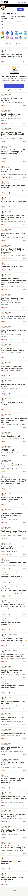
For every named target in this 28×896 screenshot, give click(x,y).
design (23, 286)
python (14, 565)
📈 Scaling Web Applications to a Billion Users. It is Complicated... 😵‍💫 (14, 639)
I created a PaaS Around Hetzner (13, 733)
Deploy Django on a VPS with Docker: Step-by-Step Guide (11, 55)
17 (12, 554)
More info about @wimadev (14, 43)
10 (11, 339)
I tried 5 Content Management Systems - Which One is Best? (12, 367)
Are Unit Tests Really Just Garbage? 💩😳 (10, 623)
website (3, 336)
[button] (2, 33)
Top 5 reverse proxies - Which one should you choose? (13, 532)
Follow (20, 9)
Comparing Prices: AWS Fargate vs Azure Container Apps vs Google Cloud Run (14, 420)
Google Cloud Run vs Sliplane (11, 436)
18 (11, 123)
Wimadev (15, 572)
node (8, 579)
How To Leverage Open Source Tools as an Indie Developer (12, 299)
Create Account (14, 86)
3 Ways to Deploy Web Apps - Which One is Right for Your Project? (12, 515)
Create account (21, 2)
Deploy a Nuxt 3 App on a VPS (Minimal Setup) (12, 878)
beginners (4, 391)
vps (2, 881)
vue (23, 255)
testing (9, 627)
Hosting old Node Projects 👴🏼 (11, 577)
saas (21, 705)
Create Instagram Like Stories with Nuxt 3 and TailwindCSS (13, 686)
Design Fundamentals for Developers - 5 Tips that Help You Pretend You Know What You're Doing (13, 281)
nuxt (2, 593)
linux (14, 535)
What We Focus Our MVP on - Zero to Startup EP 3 (13, 831)
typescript (4, 608)
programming (21, 58)
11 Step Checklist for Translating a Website (13, 331)
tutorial (15, 690)
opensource (17, 156)
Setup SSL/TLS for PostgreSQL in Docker (13, 234)
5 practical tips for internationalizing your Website (12, 349)
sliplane (14, 138)
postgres (9, 237)
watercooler (4, 156)
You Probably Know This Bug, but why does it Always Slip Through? (13, 605)
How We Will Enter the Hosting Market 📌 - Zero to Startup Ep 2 (13, 847)
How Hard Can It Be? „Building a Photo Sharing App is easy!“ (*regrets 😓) (12, 251)
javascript (23, 174)
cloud (22, 102)
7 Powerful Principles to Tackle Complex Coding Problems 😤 (12, 655)
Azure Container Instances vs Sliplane (12, 403)
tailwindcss (8, 690)
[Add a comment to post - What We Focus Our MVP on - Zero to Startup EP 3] (10, 837)
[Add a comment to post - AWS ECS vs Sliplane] (10, 455)
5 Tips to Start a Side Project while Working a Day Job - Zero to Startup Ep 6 (13, 780)
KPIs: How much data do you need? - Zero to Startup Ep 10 (12, 671)
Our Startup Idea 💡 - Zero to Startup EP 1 (11, 862)
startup (17, 674)
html (2, 767)
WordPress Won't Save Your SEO (13, 316)
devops (14, 58)
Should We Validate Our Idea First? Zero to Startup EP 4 (14, 815)
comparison (4, 372)
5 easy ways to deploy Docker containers (12, 99)
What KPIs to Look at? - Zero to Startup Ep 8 (12, 718)
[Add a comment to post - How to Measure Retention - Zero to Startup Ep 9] (9, 708)
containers (16, 424)
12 (11, 538)
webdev (9, 58)
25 (11, 661)
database (4, 158)
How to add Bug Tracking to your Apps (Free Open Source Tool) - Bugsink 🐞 (13, 217)
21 (11, 258)
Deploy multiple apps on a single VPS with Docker (13, 548)
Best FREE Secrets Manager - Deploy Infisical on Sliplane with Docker (12, 134)
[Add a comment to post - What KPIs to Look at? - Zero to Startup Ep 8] (9, 724)
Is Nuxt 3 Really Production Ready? (14, 591)
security (18, 388)
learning (3, 611)
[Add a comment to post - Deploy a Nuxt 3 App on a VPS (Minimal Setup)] (10, 884)
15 (11, 289)
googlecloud (15, 438)
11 (11, 394)
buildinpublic (4, 674)
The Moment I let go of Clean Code (13, 267)
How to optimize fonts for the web (13, 563)
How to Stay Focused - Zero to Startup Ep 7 (12, 748)
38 (11, 270)
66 (11, 375)
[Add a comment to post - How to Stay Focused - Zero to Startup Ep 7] (10, 754)
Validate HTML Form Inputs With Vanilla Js (13, 764)
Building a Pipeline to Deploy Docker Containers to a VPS (11, 498)
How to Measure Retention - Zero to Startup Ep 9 (13, 702)
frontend (18, 286)
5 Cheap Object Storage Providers (13, 201)
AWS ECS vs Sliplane (8, 450)
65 (11, 630)
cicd (13, 735)
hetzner (3, 735)
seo (15, 318)
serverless (9, 424)
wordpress (4, 118)
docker (3, 58)
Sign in (21, 90)
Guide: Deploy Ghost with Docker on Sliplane (13, 186)
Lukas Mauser (7, 50)
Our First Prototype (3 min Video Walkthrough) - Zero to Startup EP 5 (13, 798)
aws (17, 204)
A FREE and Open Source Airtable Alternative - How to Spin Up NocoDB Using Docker (13, 152)
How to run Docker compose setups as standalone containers (13, 465)
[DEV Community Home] (6, 2)
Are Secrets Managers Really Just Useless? (13, 385)
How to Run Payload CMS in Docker (11, 171)
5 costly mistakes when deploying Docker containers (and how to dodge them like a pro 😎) (13, 481)
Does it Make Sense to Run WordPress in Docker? (11, 115)
